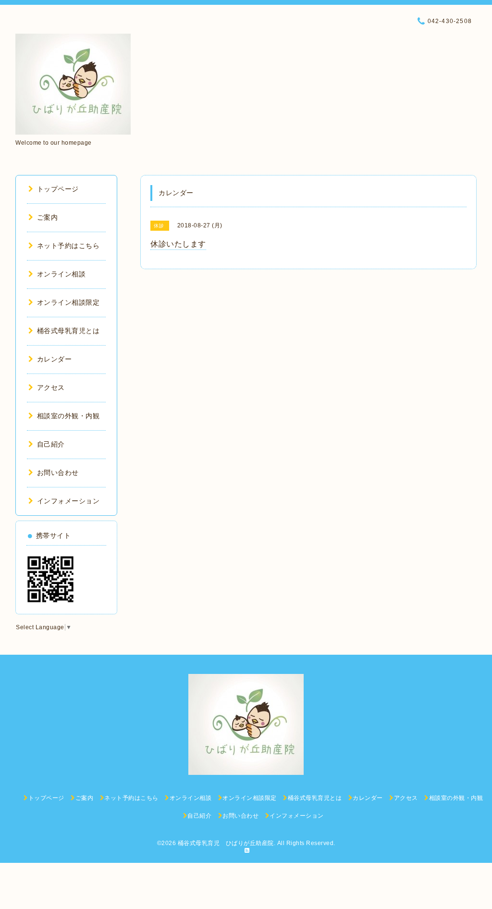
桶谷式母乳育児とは (68, 331)
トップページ (58, 189)
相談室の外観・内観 (68, 416)
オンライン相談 (61, 274)
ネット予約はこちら (68, 245)
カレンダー (54, 359)
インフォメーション (68, 501)
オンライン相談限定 (68, 302)
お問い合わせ (58, 472)
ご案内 (47, 217)
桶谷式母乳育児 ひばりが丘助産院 (226, 843)
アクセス (51, 387)
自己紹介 (51, 444)
